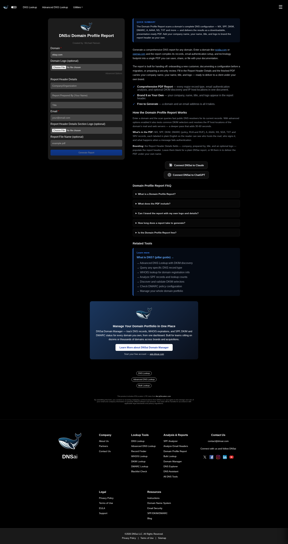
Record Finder (138, 451)
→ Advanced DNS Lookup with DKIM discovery (165, 263)
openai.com (139, 53)
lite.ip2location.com (163, 396)
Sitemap (162, 538)
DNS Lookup (30, 7)
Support (103, 513)
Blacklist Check (139, 471)
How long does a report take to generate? (161, 223)
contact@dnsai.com (218, 441)
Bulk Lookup (144, 385)
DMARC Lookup (139, 466)
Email (54, 111)
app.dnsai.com (157, 354)
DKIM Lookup (138, 461)
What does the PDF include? (154, 203)
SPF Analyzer (171, 441)
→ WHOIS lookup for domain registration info (163, 272)
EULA (102, 508)
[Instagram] (218, 457)
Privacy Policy (106, 498)
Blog (149, 518)
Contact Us (105, 451)
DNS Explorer (171, 466)
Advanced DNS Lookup (55, 7)
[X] (205, 457)
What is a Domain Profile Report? (157, 194)
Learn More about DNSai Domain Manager (144, 347)
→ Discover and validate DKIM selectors (160, 281)
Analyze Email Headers (176, 446)
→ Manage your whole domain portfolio (160, 291)
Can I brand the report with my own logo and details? (168, 213)
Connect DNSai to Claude (189, 165)
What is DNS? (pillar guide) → (155, 257)
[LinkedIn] (225, 457)
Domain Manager (173, 461)
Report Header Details (63, 79)
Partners (103, 446)
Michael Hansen (92, 43)
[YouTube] (232, 457)
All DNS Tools (171, 476)
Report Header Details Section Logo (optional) (77, 124)
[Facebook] (212, 457)
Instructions (153, 498)
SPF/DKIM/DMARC (157, 513)
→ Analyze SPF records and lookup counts (162, 277)
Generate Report (86, 152)
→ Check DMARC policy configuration (159, 286)
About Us (104, 441)
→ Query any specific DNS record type (159, 267)
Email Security (154, 508)
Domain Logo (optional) (64, 60)
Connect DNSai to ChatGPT (189, 175)
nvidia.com (221, 49)
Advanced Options (114, 73)
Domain (56, 48)
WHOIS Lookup (139, 456)
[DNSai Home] (70, 441)
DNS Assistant (171, 471)
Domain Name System (159, 503)
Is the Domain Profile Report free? (157, 232)
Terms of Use (106, 503)
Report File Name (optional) (66, 136)
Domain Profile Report (175, 451)
